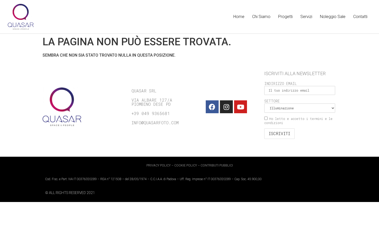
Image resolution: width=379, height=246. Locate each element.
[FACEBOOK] (212, 106)
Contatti (360, 16)
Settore (272, 101)
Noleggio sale (332, 16)
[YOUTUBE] (240, 106)
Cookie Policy (185, 165)
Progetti (285, 16)
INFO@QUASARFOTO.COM (155, 122)
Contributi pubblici (217, 165)
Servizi (306, 16)
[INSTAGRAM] (226, 106)
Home (238, 16)
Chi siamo (261, 16)
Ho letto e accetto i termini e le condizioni (298, 121)
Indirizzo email (280, 83)
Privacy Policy (158, 165)
